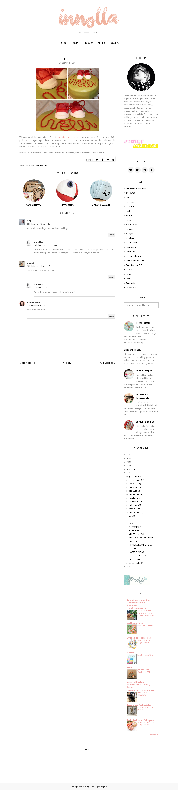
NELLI (131, 519)
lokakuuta (133, 483)
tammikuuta (134, 563)
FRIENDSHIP (134, 559)
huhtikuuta (134, 505)
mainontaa (131, 247)
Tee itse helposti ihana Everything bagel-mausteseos (145, 613)
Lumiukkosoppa (144, 370)
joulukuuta (134, 476)
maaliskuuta (134, 508)
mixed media (132, 251)
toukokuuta (134, 501)
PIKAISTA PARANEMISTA (140, 544)
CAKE (131, 523)
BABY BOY (134, 530)
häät (128, 211)
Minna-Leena (33, 302)
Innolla (81, 787)
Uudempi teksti (28, 362)
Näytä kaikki (154, 734)
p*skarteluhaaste (133, 256)
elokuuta (133, 490)
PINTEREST (102, 42)
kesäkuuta (133, 498)
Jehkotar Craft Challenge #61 (143, 670)
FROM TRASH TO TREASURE (144, 693)
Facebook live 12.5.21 (146, 655)
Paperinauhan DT (134, 265)
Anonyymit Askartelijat (136, 188)
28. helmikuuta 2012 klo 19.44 (45, 245)
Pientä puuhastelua (136, 608)
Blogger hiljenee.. (132, 349)
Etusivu (68, 362)
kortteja (129, 220)
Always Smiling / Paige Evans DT (144, 641)
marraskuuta (135, 480)
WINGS (132, 516)
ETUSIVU (62, 42)
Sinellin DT (130, 269)
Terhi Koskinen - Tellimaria (140, 720)
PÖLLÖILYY (134, 541)
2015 (129, 462)
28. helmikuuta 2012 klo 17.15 (38, 224)
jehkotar (131, 652)
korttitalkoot (131, 224)
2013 (129, 469)
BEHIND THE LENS (137, 555)
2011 (129, 566)
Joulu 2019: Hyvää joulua (145, 708)
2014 (129, 465)
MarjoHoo (38, 242)
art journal (130, 193)
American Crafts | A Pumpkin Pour (145, 723)
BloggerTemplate (100, 787)
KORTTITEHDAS (136, 552)
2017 (129, 454)
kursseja (130, 229)
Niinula (130, 667)
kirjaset (129, 215)
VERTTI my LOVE (136, 534)
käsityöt (129, 233)
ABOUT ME (115, 42)
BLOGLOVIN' (75, 42)
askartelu (130, 202)
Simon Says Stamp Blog (138, 600)
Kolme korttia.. (143, 322)
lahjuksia (130, 238)
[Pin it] (113, 160)
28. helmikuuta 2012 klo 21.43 (38, 266)
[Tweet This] (97, 160)
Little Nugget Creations (139, 638)
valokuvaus (131, 287)
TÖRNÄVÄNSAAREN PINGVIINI (143, 537)
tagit (128, 278)
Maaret (30, 263)
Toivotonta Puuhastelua (139, 705)
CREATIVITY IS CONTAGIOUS (140, 690)
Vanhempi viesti (106, 362)
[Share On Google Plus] (108, 160)
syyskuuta (133, 487)
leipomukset (41, 165)
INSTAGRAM (88, 42)
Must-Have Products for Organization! (137, 603)
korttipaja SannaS (136, 623)
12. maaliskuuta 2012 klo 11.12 (39, 305)
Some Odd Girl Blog (136, 682)
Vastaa (111, 235)
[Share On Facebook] (102, 160)
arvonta (129, 197)
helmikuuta (134, 512)
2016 (129, 458)
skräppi (129, 274)
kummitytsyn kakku (66, 137)
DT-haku (130, 206)
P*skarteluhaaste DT (135, 260)
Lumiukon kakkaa (145, 421)
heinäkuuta (134, 494)
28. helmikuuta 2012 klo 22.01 (45, 287)
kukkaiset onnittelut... (146, 625)
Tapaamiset (131, 283)
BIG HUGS (133, 548)
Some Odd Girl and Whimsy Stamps (138, 685)
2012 (129, 472)
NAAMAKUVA (135, 527)
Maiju (29, 220)
